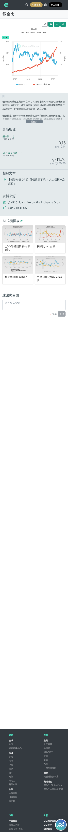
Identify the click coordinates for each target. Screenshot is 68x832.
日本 (11, 772)
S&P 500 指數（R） (12, 152)
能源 (46, 760)
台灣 (11, 760)
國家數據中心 (15, 748)
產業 (46, 740)
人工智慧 (48, 744)
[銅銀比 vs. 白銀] (50, 234)
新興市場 (13, 784)
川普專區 (13, 797)
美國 (11, 756)
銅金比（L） (8, 136)
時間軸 (12, 801)
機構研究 (48, 781)
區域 (11, 753)
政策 (11, 789)
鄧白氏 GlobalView (53, 785)
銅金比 (8, 14)
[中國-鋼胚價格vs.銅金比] (50, 265)
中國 (11, 764)
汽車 (46, 763)
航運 (46, 756)
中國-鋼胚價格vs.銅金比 (50, 279)
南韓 (11, 776)
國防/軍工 (48, 752)
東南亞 (12, 780)
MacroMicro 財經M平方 (6, 5)
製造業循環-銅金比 (16, 277)
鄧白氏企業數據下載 (53, 789)
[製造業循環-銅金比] (17, 265)
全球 (11, 740)
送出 (61, 314)
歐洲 (11, 768)
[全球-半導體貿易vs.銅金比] (17, 234)
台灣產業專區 (50, 767)
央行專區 (13, 793)
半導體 (47, 748)
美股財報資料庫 (51, 776)
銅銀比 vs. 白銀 (46, 246)
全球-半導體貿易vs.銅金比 (17, 248)
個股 (46, 772)
